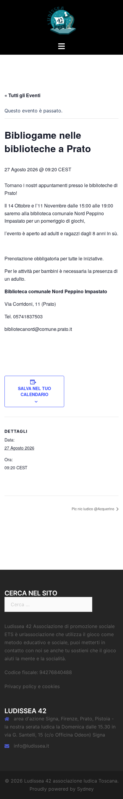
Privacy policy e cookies (32, 686)
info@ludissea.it (31, 746)
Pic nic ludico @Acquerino (93, 508)
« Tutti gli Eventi (22, 95)
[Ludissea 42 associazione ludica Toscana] (61, 20)
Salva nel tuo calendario (34, 391)
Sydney (85, 789)
